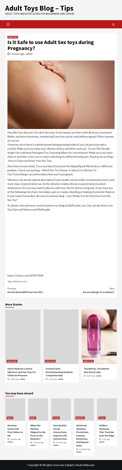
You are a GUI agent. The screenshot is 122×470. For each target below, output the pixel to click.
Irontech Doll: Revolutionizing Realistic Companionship (59, 372)
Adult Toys (12, 37)
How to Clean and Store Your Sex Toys (30, 160)
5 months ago (38, 442)
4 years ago (18, 53)
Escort (56, 418)
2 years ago (14, 379)
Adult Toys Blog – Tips (39, 8)
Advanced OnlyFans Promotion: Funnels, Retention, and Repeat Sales (82, 435)
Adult (10, 418)
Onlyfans (80, 418)
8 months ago (61, 442)
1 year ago (106, 439)
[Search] (113, 24)
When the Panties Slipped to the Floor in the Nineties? (38, 432)
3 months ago (15, 439)
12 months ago (84, 449)
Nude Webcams (85, 465)
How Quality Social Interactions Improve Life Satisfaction (60, 432)
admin (29, 53)
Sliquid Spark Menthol (83, 166)
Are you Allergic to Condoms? (99, 290)
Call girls (69, 465)
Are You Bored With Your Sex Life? (25, 290)
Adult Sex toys (20, 281)
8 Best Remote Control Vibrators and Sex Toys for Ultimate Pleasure (21, 372)
